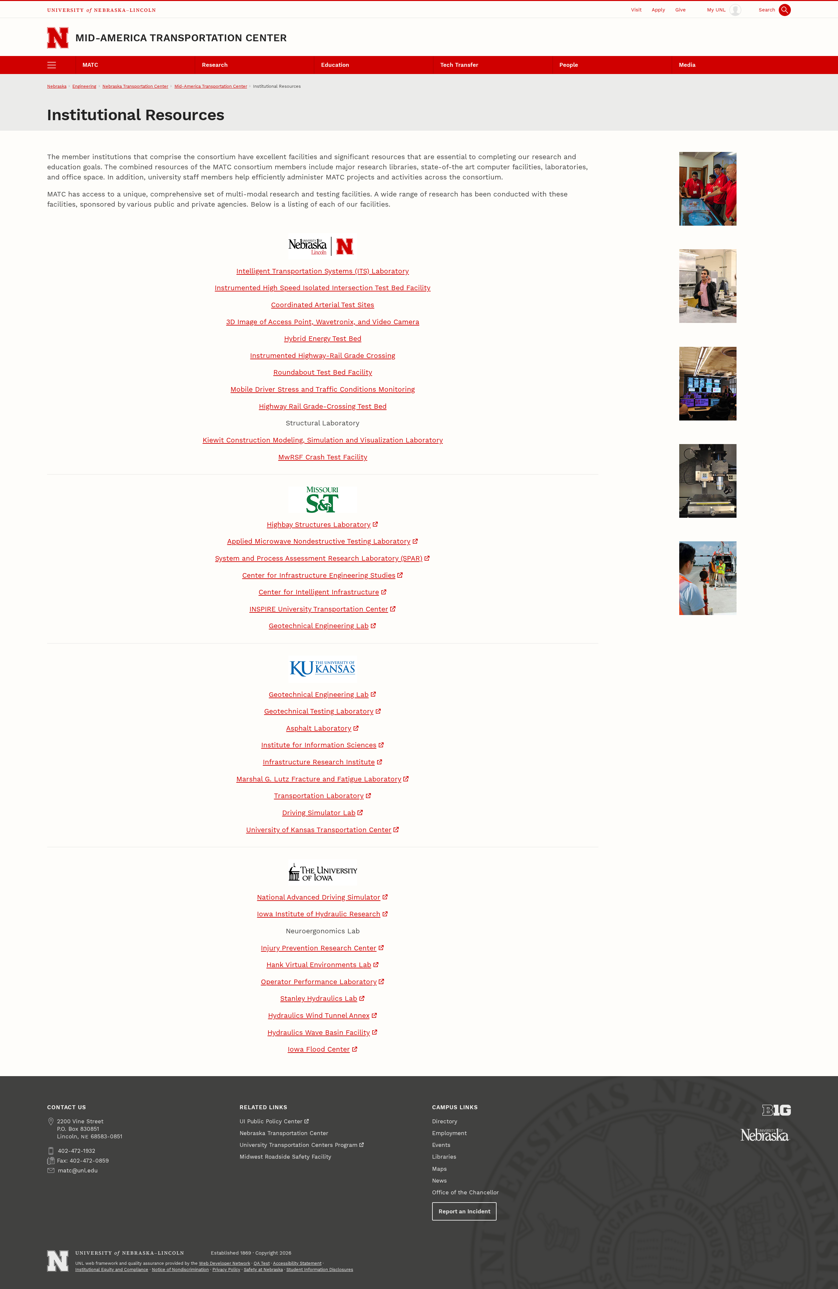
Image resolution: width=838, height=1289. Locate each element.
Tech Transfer (459, 65)
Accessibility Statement (297, 1263)
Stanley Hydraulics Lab (318, 998)
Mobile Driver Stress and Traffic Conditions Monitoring (322, 389)
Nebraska (56, 86)
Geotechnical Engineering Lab (319, 626)
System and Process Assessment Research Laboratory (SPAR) (318, 558)
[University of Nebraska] (765, 1134)
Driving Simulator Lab (318, 813)
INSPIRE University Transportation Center (318, 609)
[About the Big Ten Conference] (776, 1110)
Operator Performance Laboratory (319, 982)
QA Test (262, 1263)
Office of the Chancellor (465, 1192)
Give (680, 10)
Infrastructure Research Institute (319, 762)
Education (335, 65)
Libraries (444, 1156)
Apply (658, 10)
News (439, 1180)
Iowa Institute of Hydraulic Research (318, 914)
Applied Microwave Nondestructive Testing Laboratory (318, 541)
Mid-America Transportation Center (181, 38)
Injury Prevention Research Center (318, 948)
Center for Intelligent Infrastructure (319, 592)
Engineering (84, 86)
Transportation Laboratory (319, 796)
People (568, 65)
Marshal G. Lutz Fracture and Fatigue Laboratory (318, 779)
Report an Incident (464, 1211)
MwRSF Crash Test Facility (322, 457)
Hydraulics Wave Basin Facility (318, 1033)
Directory (444, 1121)
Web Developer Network (224, 1263)
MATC (90, 65)
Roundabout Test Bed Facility (322, 372)
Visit (636, 10)
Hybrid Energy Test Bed (322, 339)
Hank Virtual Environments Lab (318, 965)
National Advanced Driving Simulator (318, 897)
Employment (449, 1133)
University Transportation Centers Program (298, 1145)
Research (215, 65)
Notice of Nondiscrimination (180, 1269)
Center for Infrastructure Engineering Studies (318, 575)
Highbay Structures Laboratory (319, 525)
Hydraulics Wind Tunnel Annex (319, 1015)
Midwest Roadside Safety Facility (285, 1156)
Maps (439, 1169)
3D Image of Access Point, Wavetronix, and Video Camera (322, 322)
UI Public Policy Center (271, 1121)
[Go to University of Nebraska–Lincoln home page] (57, 37)
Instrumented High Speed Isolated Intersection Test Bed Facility (322, 288)
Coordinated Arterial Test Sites (322, 305)
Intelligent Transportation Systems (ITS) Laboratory (322, 271)
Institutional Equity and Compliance (111, 1269)
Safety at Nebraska (263, 1269)
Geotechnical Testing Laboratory (318, 711)
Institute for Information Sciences (318, 745)
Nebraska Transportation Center (135, 86)
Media (687, 65)
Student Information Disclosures (319, 1269)
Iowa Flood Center (319, 1049)
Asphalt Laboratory (318, 728)
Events (441, 1145)
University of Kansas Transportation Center (319, 830)
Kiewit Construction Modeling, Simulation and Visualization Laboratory (323, 440)
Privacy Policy (226, 1269)
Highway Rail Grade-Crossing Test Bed (323, 406)
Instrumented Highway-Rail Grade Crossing (322, 356)
